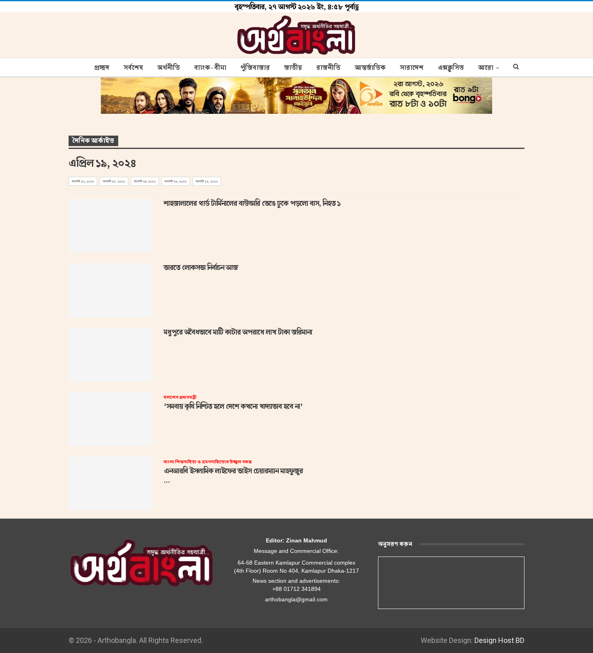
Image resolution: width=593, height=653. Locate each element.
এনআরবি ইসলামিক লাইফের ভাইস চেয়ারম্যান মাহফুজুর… (233, 472)
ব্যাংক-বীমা (210, 68)
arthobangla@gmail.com (296, 599)
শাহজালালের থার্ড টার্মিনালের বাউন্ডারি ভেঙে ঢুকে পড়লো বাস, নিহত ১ (252, 203)
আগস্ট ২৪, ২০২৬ (145, 181)
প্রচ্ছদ (101, 68)
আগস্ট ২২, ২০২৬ (207, 181)
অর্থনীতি (168, 68)
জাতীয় (293, 68)
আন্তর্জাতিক (370, 68)
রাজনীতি (328, 68)
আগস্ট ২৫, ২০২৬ (114, 181)
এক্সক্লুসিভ (451, 68)
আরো (485, 68)
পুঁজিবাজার (255, 68)
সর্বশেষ (133, 68)
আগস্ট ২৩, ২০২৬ (176, 181)
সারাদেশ (412, 68)
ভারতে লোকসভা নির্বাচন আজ (201, 267)
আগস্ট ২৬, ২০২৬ (83, 181)
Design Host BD (499, 640)
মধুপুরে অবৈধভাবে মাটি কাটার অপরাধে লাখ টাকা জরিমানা (238, 332)
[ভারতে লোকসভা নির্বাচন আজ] (111, 290)
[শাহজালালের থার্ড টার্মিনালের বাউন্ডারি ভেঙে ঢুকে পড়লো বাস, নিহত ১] (111, 226)
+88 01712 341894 (296, 589)
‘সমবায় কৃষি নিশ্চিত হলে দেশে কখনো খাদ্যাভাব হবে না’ (233, 403)
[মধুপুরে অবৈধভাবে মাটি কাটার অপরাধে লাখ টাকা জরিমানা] (111, 355)
